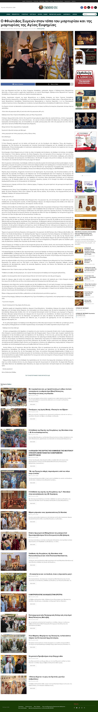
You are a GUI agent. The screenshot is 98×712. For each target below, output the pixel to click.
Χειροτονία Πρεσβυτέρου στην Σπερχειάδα (46, 656)
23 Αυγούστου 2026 (33, 395)
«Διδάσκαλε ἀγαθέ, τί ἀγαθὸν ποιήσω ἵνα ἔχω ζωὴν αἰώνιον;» (90, 269)
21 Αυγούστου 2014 (81, 316)
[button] (82, 175)
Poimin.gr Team (41, 28)
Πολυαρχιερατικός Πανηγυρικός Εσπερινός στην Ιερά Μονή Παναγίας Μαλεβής (50, 616)
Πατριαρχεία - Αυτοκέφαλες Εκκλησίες (11, 533)
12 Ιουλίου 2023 (32, 28)
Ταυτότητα (20, 706)
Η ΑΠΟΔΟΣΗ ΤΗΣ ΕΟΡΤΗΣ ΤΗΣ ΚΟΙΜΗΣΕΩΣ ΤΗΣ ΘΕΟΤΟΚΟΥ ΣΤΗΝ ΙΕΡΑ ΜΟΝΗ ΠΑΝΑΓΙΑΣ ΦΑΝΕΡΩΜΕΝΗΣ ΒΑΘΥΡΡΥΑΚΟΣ (51, 452)
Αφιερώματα (67, 1)
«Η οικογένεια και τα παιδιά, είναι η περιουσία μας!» (50, 574)
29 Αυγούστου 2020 (89, 272)
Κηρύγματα (41, 1)
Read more (32, 404)
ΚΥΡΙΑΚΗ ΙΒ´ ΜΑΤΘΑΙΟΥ (82, 308)
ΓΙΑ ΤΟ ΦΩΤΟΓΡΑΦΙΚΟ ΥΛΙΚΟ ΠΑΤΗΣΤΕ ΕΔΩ (37, 375)
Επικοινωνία (29, 706)
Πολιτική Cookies (22, 708)
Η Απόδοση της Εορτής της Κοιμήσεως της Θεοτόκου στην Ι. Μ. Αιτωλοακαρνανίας (51, 431)
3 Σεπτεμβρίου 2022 (80, 237)
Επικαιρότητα (29, 1)
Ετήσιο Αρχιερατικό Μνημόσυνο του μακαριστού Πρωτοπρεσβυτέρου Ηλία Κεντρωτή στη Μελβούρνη (49, 534)
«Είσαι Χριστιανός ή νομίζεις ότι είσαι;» (90, 284)
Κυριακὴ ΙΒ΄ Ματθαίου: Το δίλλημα (88, 260)
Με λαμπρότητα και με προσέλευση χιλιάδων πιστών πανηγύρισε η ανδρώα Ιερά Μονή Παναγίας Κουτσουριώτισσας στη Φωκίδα (50, 391)
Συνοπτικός (36, 1)
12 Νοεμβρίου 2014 (81, 310)
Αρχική (23, 1)
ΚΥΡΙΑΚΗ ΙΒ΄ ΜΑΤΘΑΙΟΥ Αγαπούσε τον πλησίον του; (85, 314)
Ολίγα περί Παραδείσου (88, 300)
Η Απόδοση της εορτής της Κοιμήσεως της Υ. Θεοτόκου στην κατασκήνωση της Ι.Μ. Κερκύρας (49, 493)
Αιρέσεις (74, 1)
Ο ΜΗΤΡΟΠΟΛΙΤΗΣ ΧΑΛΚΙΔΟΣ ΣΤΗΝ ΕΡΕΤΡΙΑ (45, 594)
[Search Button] (95, 14)
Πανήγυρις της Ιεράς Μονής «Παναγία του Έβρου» (48, 409)
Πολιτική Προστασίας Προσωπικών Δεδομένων (53, 706)
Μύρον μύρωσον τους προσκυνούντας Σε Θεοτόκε (48, 512)
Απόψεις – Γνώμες (49, 1)
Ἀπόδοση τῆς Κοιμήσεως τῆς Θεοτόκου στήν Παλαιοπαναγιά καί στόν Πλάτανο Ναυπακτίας (48, 554)
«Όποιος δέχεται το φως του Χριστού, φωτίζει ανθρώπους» (47, 678)
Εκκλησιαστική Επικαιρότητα (21, 28)
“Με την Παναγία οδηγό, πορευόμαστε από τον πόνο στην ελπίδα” (49, 472)
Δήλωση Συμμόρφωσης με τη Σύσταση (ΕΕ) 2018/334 (41, 708)
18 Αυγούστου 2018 (89, 297)
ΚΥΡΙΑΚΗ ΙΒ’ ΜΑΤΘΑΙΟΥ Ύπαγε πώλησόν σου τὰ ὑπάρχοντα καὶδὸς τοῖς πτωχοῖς (90, 251)
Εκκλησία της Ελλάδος (7, 28)
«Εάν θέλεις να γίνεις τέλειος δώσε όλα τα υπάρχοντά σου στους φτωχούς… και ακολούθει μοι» (85, 233)
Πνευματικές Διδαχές (58, 1)
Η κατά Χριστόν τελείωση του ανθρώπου (89, 293)
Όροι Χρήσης (37, 706)
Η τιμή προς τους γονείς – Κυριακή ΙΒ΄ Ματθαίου (90, 277)
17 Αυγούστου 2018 (89, 303)
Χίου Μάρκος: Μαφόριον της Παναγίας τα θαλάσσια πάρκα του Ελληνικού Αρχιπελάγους (50, 636)
